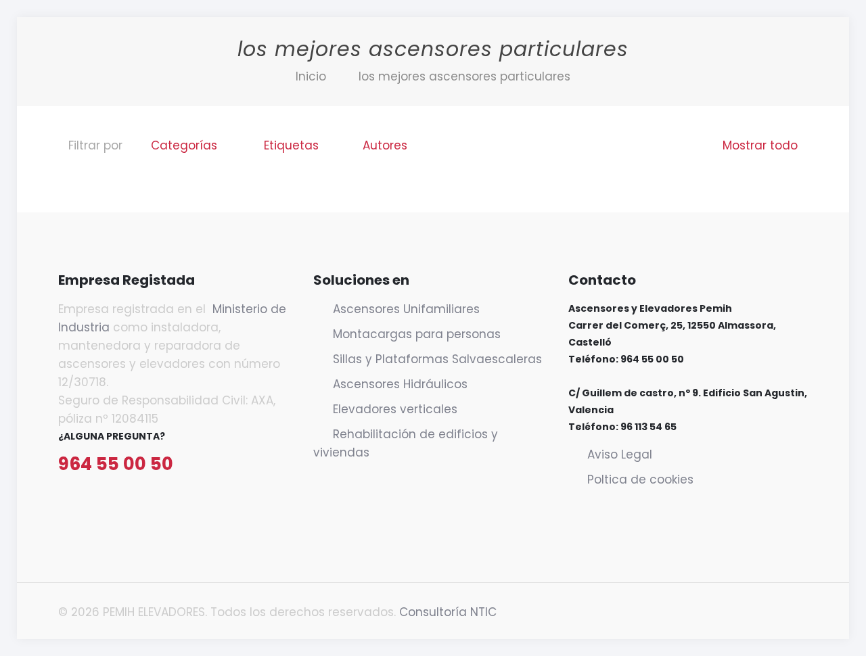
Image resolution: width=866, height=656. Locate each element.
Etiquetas (291, 145)
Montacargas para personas (417, 334)
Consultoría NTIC (448, 612)
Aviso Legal (619, 454)
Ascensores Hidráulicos (400, 384)
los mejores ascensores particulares (464, 76)
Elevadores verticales (395, 409)
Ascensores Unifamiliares (406, 309)
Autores (385, 145)
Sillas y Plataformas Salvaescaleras (437, 359)
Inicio (311, 76)
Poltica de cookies (640, 479)
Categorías (184, 145)
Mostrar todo (760, 145)
